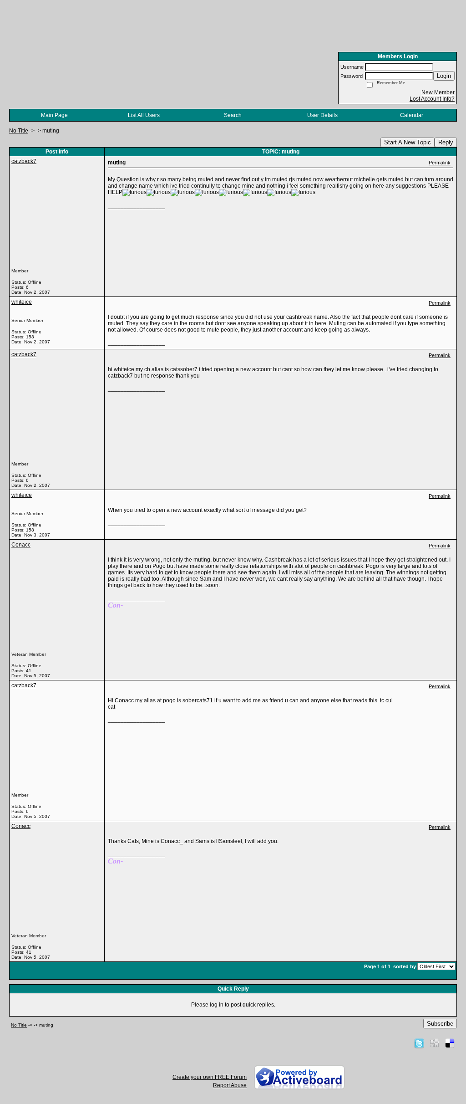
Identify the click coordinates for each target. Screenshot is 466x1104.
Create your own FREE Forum (209, 1077)
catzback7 (23, 161)
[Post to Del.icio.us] (450, 1043)
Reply (445, 142)
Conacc (20, 545)
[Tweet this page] (419, 1043)
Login (444, 75)
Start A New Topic (407, 142)
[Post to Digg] (434, 1043)
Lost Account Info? (432, 99)
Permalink (440, 162)
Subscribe (440, 1023)
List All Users (144, 115)
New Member (438, 92)
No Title (18, 131)
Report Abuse (230, 1085)
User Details (322, 115)
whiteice (21, 302)
